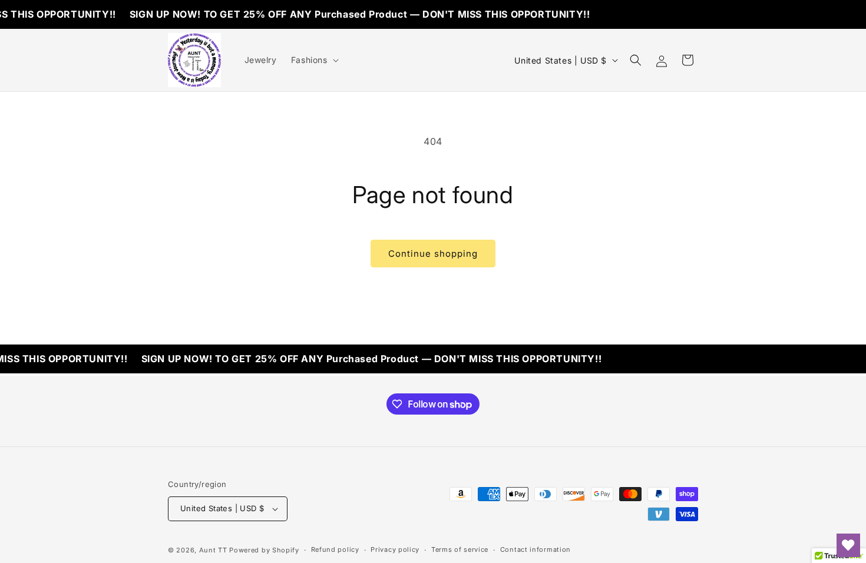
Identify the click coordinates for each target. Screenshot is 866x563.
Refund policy (335, 549)
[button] (313, 60)
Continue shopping (433, 253)
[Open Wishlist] (848, 545)
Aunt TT (213, 550)
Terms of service (459, 549)
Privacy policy (395, 549)
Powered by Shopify (264, 550)
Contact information (535, 549)
